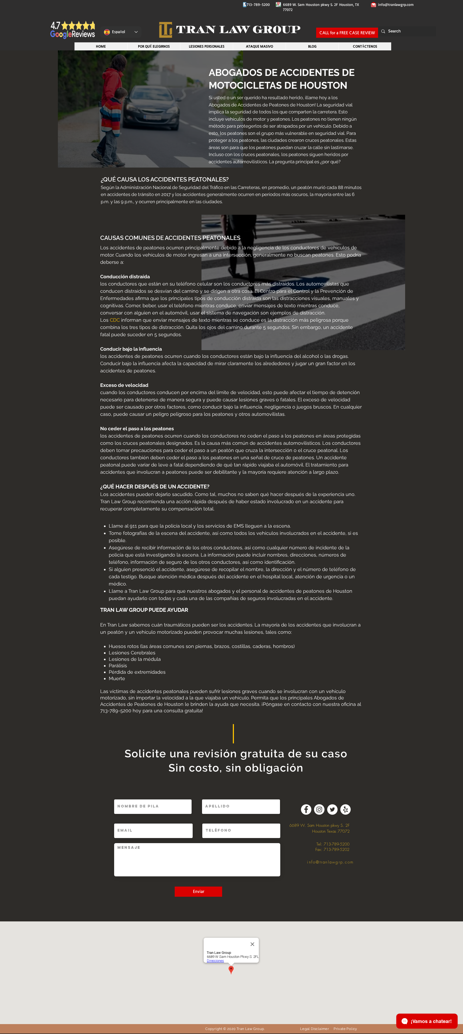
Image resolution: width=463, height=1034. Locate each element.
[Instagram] (319, 809)
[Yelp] (345, 809)
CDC (115, 320)
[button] (206, 46)
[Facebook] (306, 809)
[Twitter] (332, 809)
